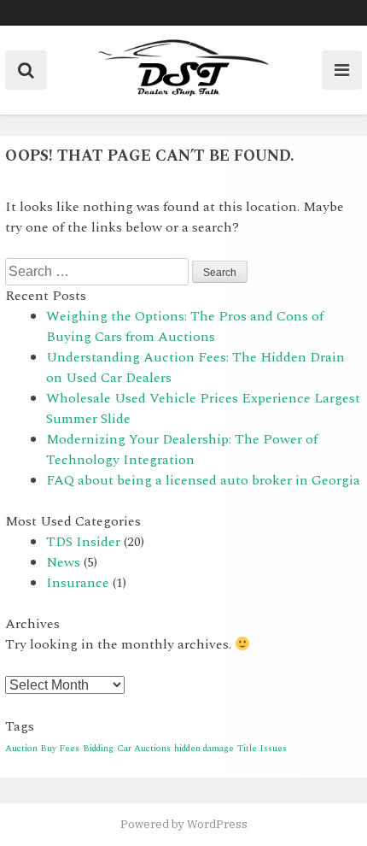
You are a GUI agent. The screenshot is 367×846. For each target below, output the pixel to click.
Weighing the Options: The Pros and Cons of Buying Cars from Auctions (184, 326)
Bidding (98, 748)
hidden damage (204, 748)
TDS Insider (83, 542)
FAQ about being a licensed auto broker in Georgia (203, 480)
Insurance (77, 583)
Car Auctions (144, 748)
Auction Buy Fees (42, 748)
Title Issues (262, 748)
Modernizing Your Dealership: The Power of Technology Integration (181, 449)
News (63, 562)
